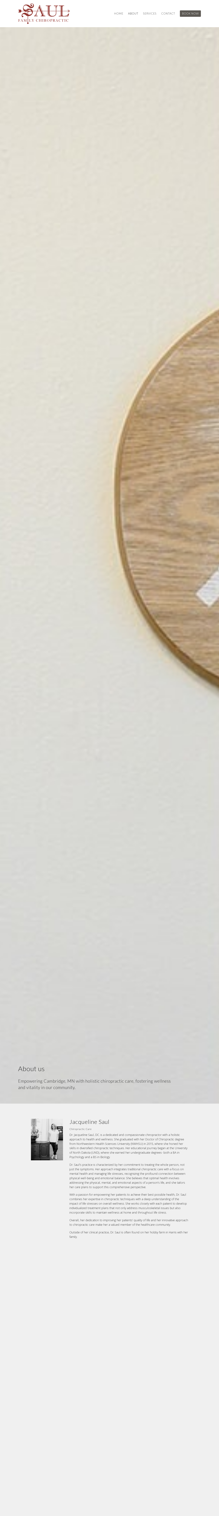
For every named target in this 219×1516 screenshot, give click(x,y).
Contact (168, 13)
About (133, 13)
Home (118, 13)
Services (149, 13)
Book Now (190, 13)
